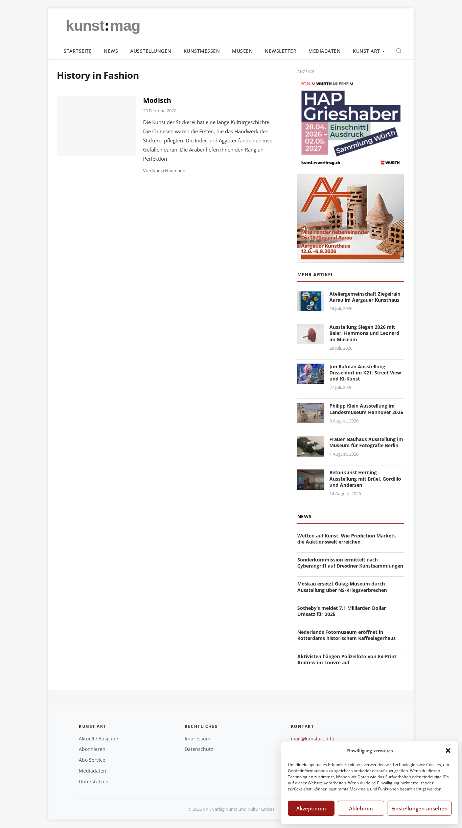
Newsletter (280, 51)
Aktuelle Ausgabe (98, 738)
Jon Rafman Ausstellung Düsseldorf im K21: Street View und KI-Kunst (365, 372)
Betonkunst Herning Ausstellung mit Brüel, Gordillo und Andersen (365, 478)
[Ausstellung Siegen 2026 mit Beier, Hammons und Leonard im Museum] (310, 340)
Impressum (197, 738)
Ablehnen (361, 808)
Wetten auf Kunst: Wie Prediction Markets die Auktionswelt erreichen (346, 538)
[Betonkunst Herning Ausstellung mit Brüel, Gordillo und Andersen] (310, 486)
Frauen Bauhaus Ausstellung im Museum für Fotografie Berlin (366, 442)
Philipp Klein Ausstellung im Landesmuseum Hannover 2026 (366, 408)
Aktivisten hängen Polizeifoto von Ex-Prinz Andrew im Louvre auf (347, 659)
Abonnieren (92, 749)
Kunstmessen (202, 51)
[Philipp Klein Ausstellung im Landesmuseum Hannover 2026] (310, 419)
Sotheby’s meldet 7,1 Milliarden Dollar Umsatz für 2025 (341, 611)
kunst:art (366, 51)
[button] (448, 750)
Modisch (157, 100)
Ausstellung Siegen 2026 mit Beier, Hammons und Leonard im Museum (364, 333)
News (111, 51)
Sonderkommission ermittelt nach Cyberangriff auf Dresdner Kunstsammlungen (350, 562)
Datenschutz (199, 749)
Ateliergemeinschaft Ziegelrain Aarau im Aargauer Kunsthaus (364, 297)
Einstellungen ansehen (419, 808)
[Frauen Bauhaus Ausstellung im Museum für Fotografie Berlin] (310, 452)
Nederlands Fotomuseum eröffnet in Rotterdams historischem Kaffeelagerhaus (346, 635)
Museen (242, 51)
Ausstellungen (150, 51)
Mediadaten (324, 51)
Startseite (78, 51)
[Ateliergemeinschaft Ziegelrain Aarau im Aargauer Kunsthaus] (310, 307)
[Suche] (399, 51)
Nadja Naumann (168, 170)
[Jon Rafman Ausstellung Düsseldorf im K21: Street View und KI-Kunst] (310, 379)
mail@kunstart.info (312, 738)
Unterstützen (94, 781)
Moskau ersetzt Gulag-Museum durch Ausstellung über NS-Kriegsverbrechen (342, 586)
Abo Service (92, 760)
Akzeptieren (311, 808)
